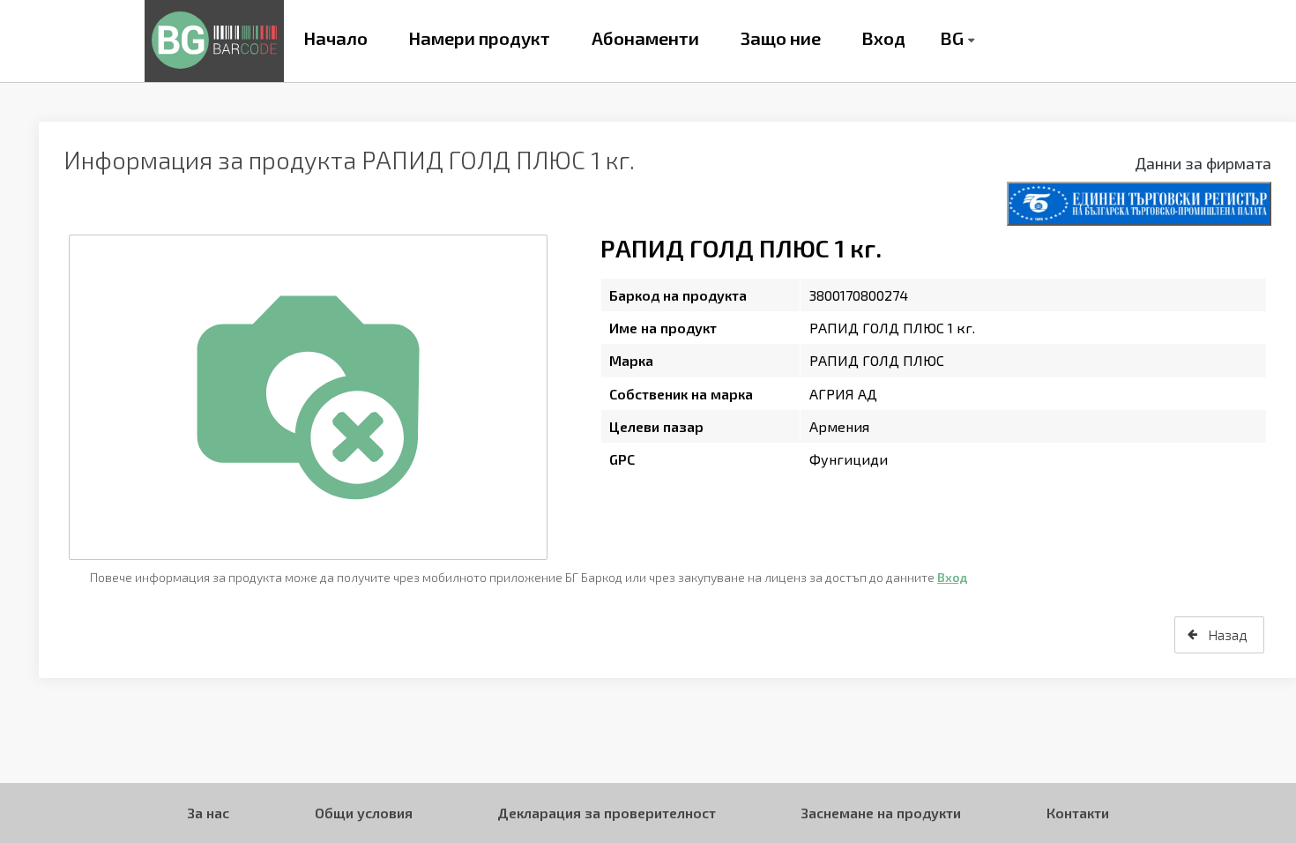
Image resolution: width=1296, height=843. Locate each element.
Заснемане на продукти (881, 812)
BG (952, 37)
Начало (335, 37)
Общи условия (364, 812)
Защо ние (781, 37)
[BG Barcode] (214, 41)
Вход (883, 37)
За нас (208, 812)
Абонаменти (645, 37)
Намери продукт (479, 37)
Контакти (1077, 812)
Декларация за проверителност (606, 812)
